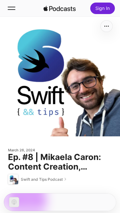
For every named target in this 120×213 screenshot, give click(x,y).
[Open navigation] (11, 8)
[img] (60, 8)
